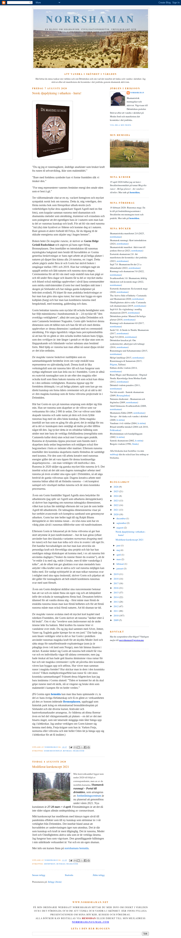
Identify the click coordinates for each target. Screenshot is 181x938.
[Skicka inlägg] (70, 747)
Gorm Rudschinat (53, 751)
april (118, 554)
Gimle (135, 443)
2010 (116, 615)
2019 (116, 574)
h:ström (120, 419)
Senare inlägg (38, 875)
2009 (116, 620)
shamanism (78, 751)
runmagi (67, 751)
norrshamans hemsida (77, 848)
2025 (116, 491)
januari (120, 568)
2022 (116, 505)
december (121, 518)
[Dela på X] (82, 747)
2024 (116, 495)
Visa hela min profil (121, 125)
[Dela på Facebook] (85, 747)
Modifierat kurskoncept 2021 (50, 766)
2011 (116, 610)
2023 (116, 500)
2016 (116, 587)
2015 (116, 592)
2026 (116, 486)
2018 (116, 578)
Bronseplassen (71, 701)
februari (120, 563)
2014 (116, 597)
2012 (116, 606)
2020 (116, 514)
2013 (116, 601)
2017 (116, 583)
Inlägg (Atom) (55, 881)
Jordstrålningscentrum (89, 795)
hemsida (56, 694)
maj (118, 550)
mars (118, 559)
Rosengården (123, 395)
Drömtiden (50, 864)
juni (118, 545)
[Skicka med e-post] (75, 747)
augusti (120, 527)
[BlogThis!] (78, 747)
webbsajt (114, 454)
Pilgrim (113, 364)
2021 (116, 509)
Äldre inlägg (99, 875)
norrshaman (90, 19)
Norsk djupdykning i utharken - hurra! (56, 93)
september (121, 523)
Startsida (69, 875)
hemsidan (134, 192)
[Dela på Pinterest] (88, 747)
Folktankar (115, 430)
